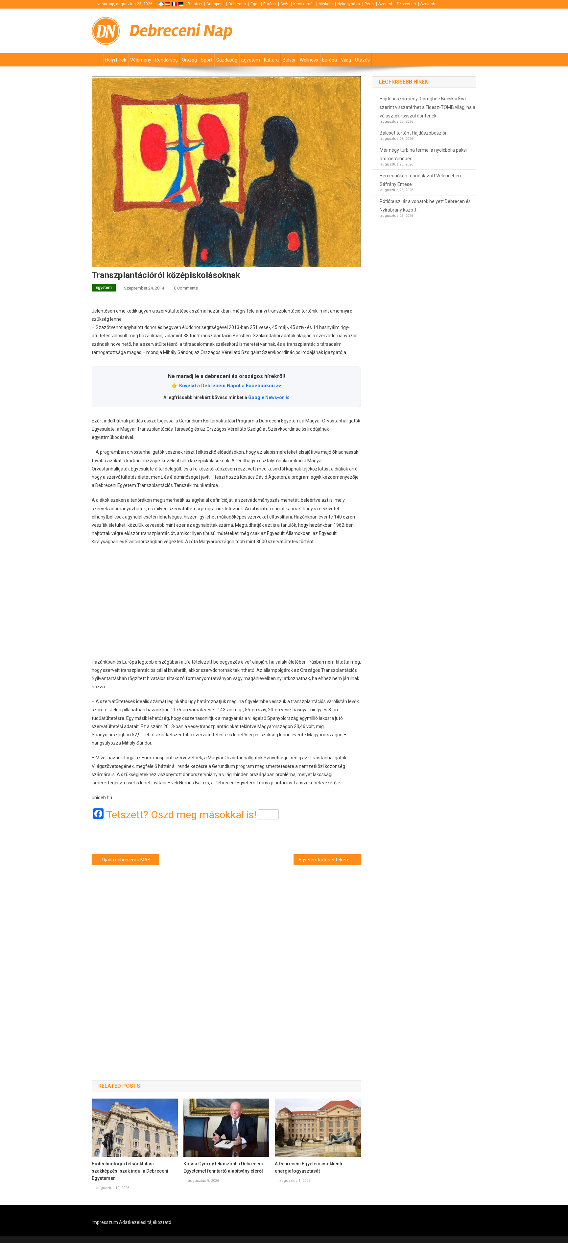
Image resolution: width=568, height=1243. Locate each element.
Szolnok (427, 4)
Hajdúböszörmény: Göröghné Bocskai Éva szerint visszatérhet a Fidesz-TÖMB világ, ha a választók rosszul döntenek (427, 107)
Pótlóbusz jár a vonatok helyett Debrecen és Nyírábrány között (425, 206)
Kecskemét (303, 4)
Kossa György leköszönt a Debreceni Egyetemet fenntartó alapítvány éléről (223, 1167)
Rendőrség (166, 60)
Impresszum (105, 1222)
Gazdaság (226, 60)
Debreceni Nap (181, 30)
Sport (206, 60)
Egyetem (250, 60)
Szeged (385, 4)
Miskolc (326, 4)
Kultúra (271, 60)
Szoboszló (406, 4)
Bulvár (289, 60)
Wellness (309, 60)
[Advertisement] (226, 602)
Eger (254, 4)
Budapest (215, 4)
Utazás (362, 60)
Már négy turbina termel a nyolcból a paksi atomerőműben (423, 154)
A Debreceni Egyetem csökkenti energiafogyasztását (308, 1167)
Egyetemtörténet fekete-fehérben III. (330, 859)
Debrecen (237, 4)
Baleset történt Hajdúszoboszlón (414, 133)
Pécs (369, 4)
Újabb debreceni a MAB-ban (130, 859)
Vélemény (140, 60)
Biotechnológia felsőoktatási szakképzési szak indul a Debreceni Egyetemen (130, 1171)
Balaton (195, 4)
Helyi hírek (115, 60)
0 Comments (186, 288)
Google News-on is (269, 397)
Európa (269, 4)
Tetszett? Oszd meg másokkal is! (181, 814)
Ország (189, 60)
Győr (284, 4)
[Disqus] (226, 961)
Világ (346, 60)
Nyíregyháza (348, 4)
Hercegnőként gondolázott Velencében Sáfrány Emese (420, 180)
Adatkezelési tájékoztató (145, 1222)
